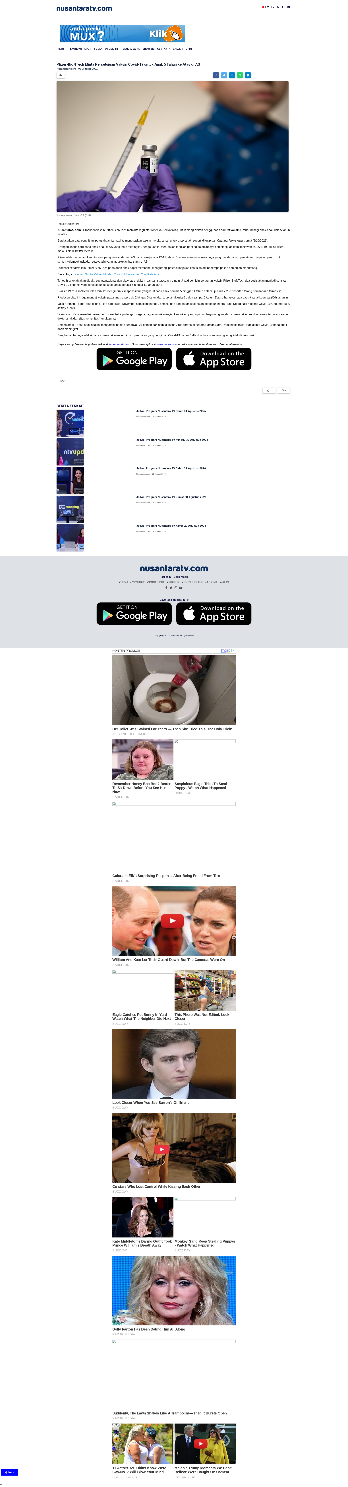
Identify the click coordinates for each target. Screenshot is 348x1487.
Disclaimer (173, 582)
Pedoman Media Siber (192, 582)
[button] (216, 75)
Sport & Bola (93, 48)
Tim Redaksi (212, 582)
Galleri (178, 48)
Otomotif (112, 48)
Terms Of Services (156, 582)
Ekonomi (76, 48)
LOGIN (286, 7)
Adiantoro (73, 224)
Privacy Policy (138, 582)
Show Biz (148, 48)
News (61, 48)
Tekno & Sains (130, 48)
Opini (189, 48)
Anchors (225, 582)
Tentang (124, 582)
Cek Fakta (163, 48)
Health (63, 381)
